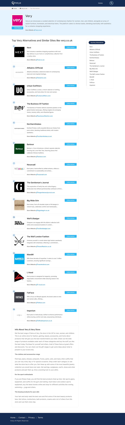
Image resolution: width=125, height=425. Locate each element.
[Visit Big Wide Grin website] (19, 205)
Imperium (31, 311)
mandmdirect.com (43, 264)
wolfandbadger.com (44, 228)
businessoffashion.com (45, 116)
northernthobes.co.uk (45, 136)
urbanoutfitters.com (44, 95)
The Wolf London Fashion (38, 237)
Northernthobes (34, 124)
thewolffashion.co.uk (44, 246)
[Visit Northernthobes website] (19, 128)
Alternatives (70, 47)
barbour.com (42, 156)
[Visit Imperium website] (19, 315)
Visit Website (18, 28)
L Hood (30, 272)
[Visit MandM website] (19, 259)
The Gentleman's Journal (38, 183)
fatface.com (41, 302)
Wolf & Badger (33, 218)
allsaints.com (42, 78)
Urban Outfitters (34, 86)
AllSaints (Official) (35, 68)
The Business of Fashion (38, 104)
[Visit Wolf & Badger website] (19, 223)
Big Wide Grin (33, 200)
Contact (21, 417)
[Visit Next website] (19, 52)
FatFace (30, 293)
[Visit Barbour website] (19, 149)
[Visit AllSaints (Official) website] (19, 72)
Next (29, 48)
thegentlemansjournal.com (46, 192)
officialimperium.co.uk (45, 320)
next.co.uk (41, 60)
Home (100, 3)
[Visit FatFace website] (19, 297)
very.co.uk (24, 8)
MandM (30, 254)
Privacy (31, 417)
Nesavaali (31, 165)
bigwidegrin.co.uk (43, 210)
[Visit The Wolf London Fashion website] (19, 241)
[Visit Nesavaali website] (19, 169)
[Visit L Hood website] (19, 277)
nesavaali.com (42, 174)
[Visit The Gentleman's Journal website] (19, 187)
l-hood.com (41, 284)
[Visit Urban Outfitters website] (19, 90)
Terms (40, 417)
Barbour (30, 144)
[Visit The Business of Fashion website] (19, 108)
